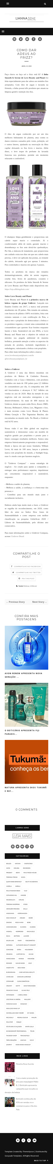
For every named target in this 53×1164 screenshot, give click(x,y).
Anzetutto (10, 967)
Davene (9, 922)
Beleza (26, 586)
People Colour (22, 1017)
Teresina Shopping (13, 904)
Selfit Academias (31, 881)
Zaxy (30, 963)
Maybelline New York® (15, 1013)
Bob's (18, 872)
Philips (34, 1017)
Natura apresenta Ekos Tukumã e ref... (26, 789)
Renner (9, 963)
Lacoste (26, 936)
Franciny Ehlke (12, 990)
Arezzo (22, 918)
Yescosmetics (30, 940)
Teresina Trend (11, 877)
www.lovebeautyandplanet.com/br (19, 355)
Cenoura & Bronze (24, 977)
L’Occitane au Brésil (13, 999)
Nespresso (19, 931)
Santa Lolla (29, 1026)
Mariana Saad (11, 1004)
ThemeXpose (28, 1151)
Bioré (31, 918)
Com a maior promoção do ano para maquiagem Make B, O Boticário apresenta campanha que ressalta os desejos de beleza (21, 1085)
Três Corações (11, 1040)
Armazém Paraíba (13, 909)
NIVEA (23, 877)
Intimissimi (10, 995)
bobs (29, 922)
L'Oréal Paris (22, 995)
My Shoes (30, 1013)
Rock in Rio (19, 922)
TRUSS (32, 1031)
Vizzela (9, 886)
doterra (9, 945)
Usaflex (23, 1040)
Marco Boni (10, 958)
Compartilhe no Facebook (27, 566)
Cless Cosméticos (23, 981)
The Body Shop (11, 1035)
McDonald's (10, 900)
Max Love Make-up (13, 1008)
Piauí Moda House (30, 872)
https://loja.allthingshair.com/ (17, 289)
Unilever (33, 586)
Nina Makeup (11, 918)
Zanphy (9, 1044)
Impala (17, 886)
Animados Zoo (11, 927)
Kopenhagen (22, 913)
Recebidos (26, 868)
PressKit (9, 872)
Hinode (23, 895)
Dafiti (18, 986)
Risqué (18, 1022)
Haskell (9, 931)
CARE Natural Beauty (27, 972)
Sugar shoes (20, 963)
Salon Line (10, 940)
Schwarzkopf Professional (16, 1031)
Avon (8, 868)
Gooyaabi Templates (13, 1156)
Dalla (25, 909)
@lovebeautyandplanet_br (16, 359)
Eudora (33, 927)
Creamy (9, 986)
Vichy (32, 1040)
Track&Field (24, 1035)
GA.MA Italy (26, 990)
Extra (19, 949)
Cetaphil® (9, 981)
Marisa (21, 958)
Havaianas (10, 913)
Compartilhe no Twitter (28, 572)
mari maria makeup (23, 1044)
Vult (25, 891)
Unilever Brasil (17, 536)
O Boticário (28, 863)
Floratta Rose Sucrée (25, 1064)
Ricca (8, 936)
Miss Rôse (31, 958)
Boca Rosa (21, 967)
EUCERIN (23, 927)
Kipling (21, 900)
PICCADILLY (10, 1017)
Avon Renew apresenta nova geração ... (23, 675)
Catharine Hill (11, 895)
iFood (25, 904)
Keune (31, 954)
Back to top (40, 1160)
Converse (9, 949)
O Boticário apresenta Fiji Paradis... (22, 732)
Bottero (17, 936)
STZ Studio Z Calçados (14, 1026)
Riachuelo (31, 931)
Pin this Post (28, 578)
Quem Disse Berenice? (14, 881)
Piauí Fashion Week (13, 891)
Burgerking (10, 972)
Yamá (20, 940)
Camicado (9, 977)
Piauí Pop (9, 1022)
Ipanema (9, 954)
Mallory (27, 999)
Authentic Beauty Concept (26, 945)
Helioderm (29, 949)
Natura (18, 863)
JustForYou (20, 954)
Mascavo (23, 1004)
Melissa (16, 868)
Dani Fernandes (29, 986)
